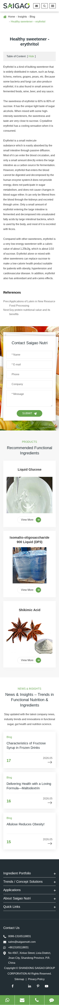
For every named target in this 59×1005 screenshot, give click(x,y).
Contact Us (11, 928)
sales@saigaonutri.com (22, 941)
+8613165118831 (18, 947)
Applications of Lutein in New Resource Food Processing (32, 303)
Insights (22, 16)
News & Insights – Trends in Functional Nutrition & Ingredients (29, 699)
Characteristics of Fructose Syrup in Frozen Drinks (26, 745)
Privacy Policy (36, 979)
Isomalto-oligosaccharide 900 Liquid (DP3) (29, 540)
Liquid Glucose (29, 469)
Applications (12, 890)
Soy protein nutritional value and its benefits (29, 312)
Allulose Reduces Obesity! (26, 824)
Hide (31, 56)
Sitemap (19, 979)
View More (27, 519)
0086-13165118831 (19, 936)
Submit (27, 413)
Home (11, 16)
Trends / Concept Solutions (23, 881)
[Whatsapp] (7, 1000)
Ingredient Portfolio (17, 873)
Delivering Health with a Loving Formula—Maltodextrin (29, 786)
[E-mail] (22, 1000)
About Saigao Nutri (17, 898)
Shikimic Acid (29, 610)
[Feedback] (51, 1000)
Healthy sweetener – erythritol (28, 21)
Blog (32, 16)
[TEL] (37, 1000)
